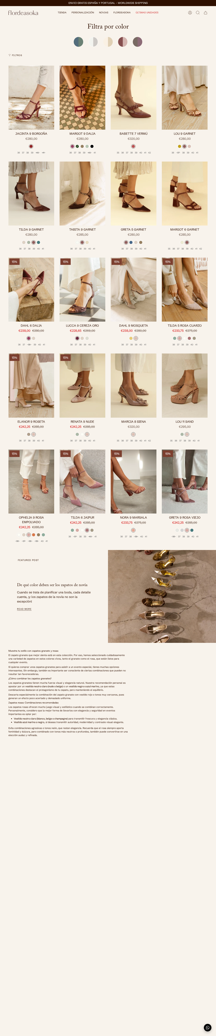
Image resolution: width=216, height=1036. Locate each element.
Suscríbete (141, 543)
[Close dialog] (170, 499)
